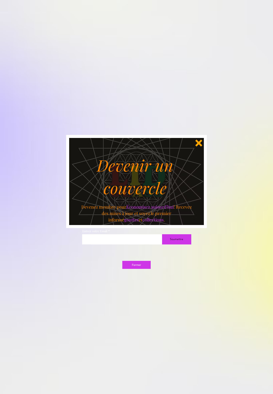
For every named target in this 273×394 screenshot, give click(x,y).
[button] (198, 143)
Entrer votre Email (94, 231)
